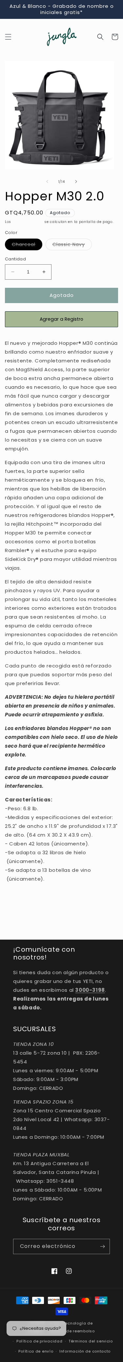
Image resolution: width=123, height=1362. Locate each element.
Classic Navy (72, 245)
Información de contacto (85, 1351)
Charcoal (27, 245)
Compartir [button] (25, 898)
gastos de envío (27, 221)
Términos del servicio (91, 1341)
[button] (8, 37)
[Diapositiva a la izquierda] (47, 181)
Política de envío (35, 1351)
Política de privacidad (39, 1341)
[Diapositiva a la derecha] (76, 181)
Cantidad (15, 259)
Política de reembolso (72, 1331)
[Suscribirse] (102, 1246)
